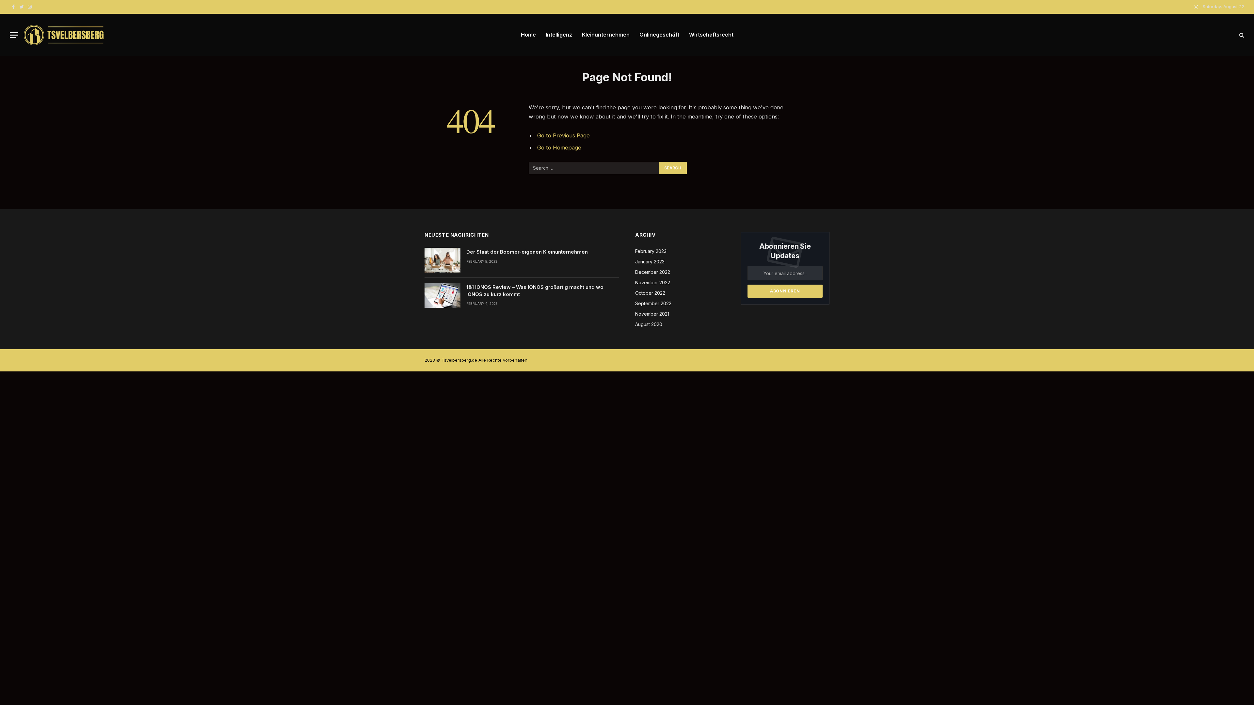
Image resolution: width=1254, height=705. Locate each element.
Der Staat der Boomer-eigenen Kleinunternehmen (527, 252)
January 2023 (650, 261)
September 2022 (653, 303)
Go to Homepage (559, 147)
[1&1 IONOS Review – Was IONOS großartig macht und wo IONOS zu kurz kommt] (442, 295)
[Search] (1241, 35)
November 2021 (652, 314)
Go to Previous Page (563, 135)
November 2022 (652, 282)
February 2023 (651, 251)
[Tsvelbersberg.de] (64, 35)
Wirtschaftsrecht (711, 34)
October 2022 (650, 293)
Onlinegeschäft (659, 34)
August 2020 (648, 324)
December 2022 (652, 272)
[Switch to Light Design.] (1196, 7)
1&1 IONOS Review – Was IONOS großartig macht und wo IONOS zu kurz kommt (534, 290)
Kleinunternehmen (606, 34)
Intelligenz (559, 34)
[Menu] (14, 35)
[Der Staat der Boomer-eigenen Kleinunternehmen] (442, 260)
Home (528, 34)
